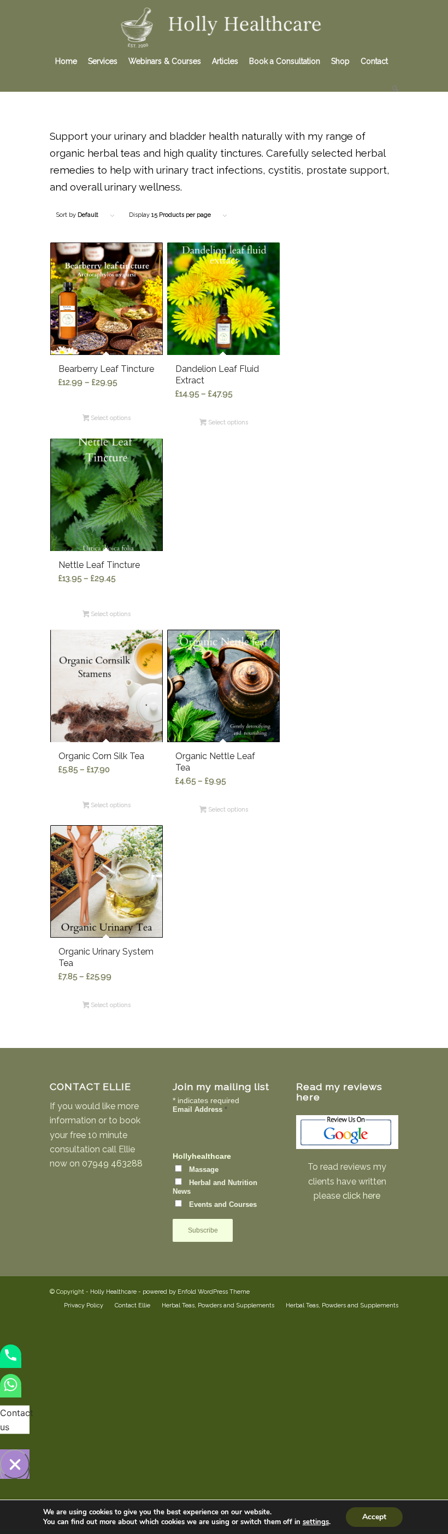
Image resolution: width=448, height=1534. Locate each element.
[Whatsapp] (10, 1392)
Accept (374, 1517)
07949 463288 (112, 1163)
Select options (110, 418)
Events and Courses (223, 1204)
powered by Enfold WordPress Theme (196, 1291)
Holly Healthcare (113, 1291)
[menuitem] (66, 61)
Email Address (200, 1109)
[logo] (224, 24)
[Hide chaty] (15, 1464)
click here (361, 1196)
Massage (204, 1169)
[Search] (392, 88)
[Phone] (10, 1362)
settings (316, 1522)
